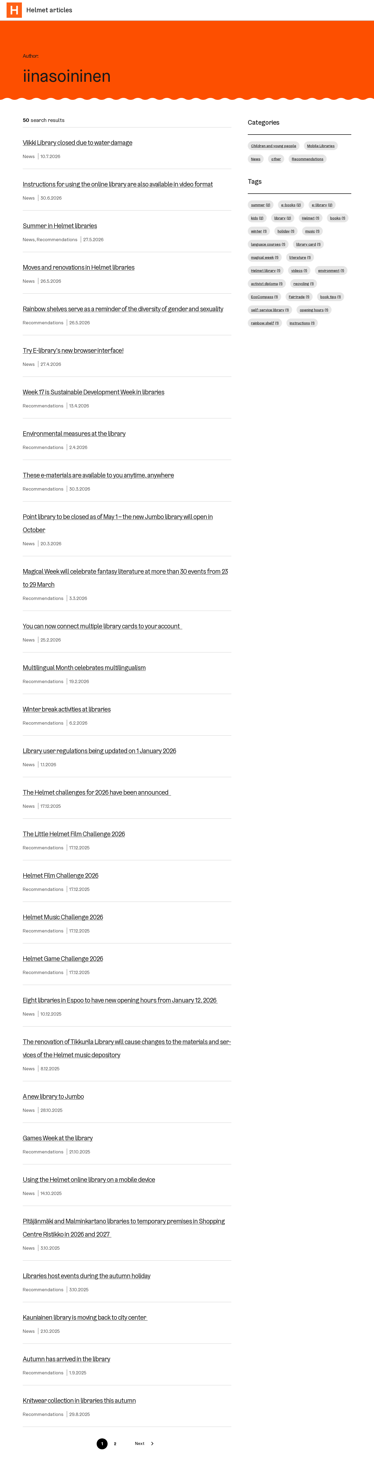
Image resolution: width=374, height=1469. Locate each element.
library (282, 217)
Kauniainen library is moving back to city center (85, 1317)
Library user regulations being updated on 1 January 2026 (99, 751)
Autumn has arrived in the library (66, 1359)
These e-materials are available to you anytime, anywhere (98, 475)
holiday (286, 231)
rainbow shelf (265, 322)
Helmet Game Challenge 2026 (63, 958)
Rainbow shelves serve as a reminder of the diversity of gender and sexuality (123, 309)
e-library (322, 204)
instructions (302, 322)
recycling (304, 283)
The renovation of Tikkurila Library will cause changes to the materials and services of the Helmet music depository (127, 1048)
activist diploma (267, 283)
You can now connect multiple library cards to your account (102, 626)
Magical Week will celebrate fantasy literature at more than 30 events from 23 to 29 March (125, 578)
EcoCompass (264, 296)
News (29, 156)
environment (331, 270)
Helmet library (265, 270)
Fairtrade (299, 296)
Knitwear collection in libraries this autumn (79, 1400)
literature (300, 257)
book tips (330, 296)
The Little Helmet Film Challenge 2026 (74, 834)
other (276, 158)
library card (308, 244)
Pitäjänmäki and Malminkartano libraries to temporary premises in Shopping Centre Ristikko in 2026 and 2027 (124, 1227)
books (337, 217)
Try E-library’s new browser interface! (73, 350)
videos (299, 270)
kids (257, 217)
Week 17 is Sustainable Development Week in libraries (93, 392)
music (312, 231)
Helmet (310, 217)
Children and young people (273, 145)
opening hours (314, 309)
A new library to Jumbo (53, 1096)
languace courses (268, 244)
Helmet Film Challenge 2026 (60, 875)
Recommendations (57, 239)
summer (260, 204)
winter (259, 231)
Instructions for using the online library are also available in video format (118, 184)
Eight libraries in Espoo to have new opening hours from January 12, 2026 (120, 1000)
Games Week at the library (58, 1138)
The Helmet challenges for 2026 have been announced (97, 792)
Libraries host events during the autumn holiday (86, 1276)
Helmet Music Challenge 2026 (63, 917)
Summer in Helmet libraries (60, 225)
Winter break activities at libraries (67, 709)
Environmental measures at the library (74, 433)
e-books (291, 204)
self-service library (270, 309)
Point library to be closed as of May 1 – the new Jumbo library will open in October (118, 523)
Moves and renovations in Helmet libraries (78, 267)
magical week (264, 257)
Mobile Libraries (321, 145)
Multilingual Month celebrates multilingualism (84, 667)
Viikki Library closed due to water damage (77, 142)
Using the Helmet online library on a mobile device (89, 1179)
